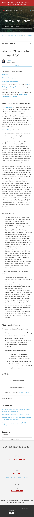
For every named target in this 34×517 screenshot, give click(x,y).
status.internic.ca (21, 4)
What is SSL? (6, 74)
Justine (8, 60)
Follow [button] (17, 65)
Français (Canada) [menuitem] (23, 513)
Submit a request (24, 392)
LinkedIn (8, 374)
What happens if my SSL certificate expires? (15, 414)
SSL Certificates (28, 35)
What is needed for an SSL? (10, 81)
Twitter (5, 374)
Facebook (3, 374)
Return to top (6, 398)
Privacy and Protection (15, 35)
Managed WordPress (16, 87)
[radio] (12, 384)
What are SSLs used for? (10, 78)
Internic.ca (4, 35)
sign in (7, 439)
